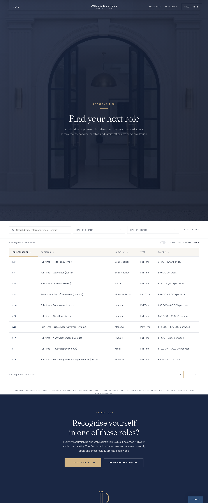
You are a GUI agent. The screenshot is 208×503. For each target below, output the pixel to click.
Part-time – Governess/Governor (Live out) (64, 326)
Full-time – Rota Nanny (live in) (57, 261)
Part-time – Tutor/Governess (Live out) (62, 294)
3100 (14, 359)
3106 (14, 338)
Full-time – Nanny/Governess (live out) (61, 337)
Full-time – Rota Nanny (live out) (58, 305)
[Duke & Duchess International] (104, 7)
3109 (14, 305)
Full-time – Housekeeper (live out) (59, 348)
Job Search (155, 7)
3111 (14, 283)
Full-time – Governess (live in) (57, 272)
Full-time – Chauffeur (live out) (57, 316)
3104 (14, 349)
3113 (14, 262)
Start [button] (191, 7)
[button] (23, 252)
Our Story (171, 7)
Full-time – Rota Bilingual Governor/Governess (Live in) (70, 359)
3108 (14, 316)
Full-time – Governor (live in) (56, 283)
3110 (14, 294)
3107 (14, 327)
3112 (14, 272)
